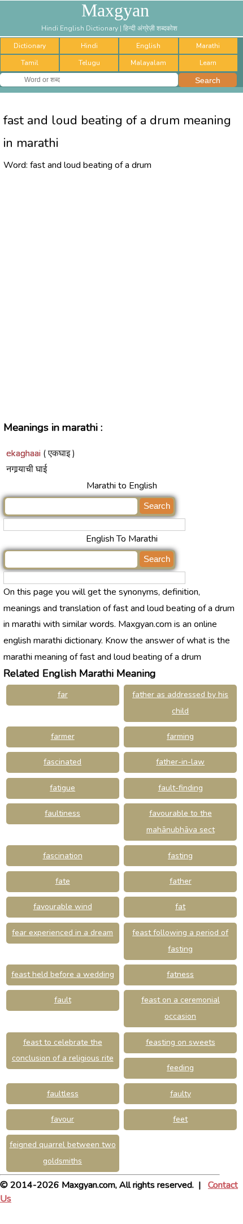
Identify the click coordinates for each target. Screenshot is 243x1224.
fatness (180, 974)
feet (180, 1119)
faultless (63, 1093)
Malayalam (148, 62)
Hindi (89, 45)
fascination (63, 855)
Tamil (29, 62)
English (148, 45)
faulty (180, 1093)
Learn (207, 62)
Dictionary (30, 45)
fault (62, 999)
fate (62, 881)
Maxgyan (115, 10)
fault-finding (180, 787)
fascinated (62, 761)
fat (180, 906)
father (181, 881)
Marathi (208, 45)
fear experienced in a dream (62, 932)
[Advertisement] (121, 295)
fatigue (62, 787)
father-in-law (180, 761)
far (63, 694)
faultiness (62, 813)
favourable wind (62, 906)
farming (180, 736)
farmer (63, 736)
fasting (180, 855)
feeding (180, 1067)
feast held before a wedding (62, 974)
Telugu (89, 62)
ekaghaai (23, 453)
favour (62, 1119)
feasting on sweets (180, 1042)
